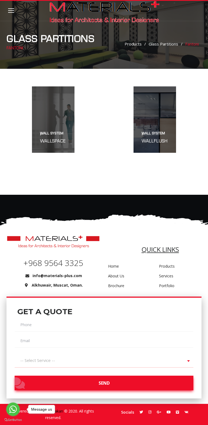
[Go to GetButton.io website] (13, 419)
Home (113, 266)
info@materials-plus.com (57, 275)
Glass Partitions (163, 44)
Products (133, 44)
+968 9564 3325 (53, 262)
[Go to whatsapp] (13, 409)
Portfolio (166, 285)
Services (166, 275)
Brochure (116, 285)
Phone (26, 325)
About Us (116, 275)
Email (25, 341)
